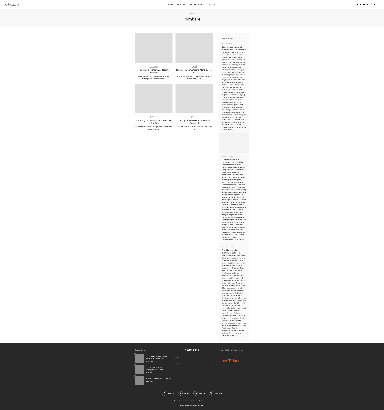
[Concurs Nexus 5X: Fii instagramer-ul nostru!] (139, 369)
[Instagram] (367, 5)
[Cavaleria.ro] (12, 4)
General (224, 156)
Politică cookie (204, 401)
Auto (194, 66)
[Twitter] (361, 5)
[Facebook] (357, 5)
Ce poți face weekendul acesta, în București (194, 121)
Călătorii (153, 117)
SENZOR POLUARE (196, 4)
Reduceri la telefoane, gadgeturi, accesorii (154, 71)
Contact (212, 4)
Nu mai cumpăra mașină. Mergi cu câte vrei (194, 71)
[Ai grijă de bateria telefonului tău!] (139, 380)
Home (170, 4)
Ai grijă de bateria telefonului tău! (158, 378)
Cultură (194, 117)
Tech (223, 247)
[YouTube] (364, 5)
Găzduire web (231, 359)
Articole (181, 4)
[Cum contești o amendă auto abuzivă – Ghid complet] (234, 143)
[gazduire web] (231, 361)
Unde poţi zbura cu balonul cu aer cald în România (154, 121)
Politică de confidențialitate (184, 401)
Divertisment (153, 66)
